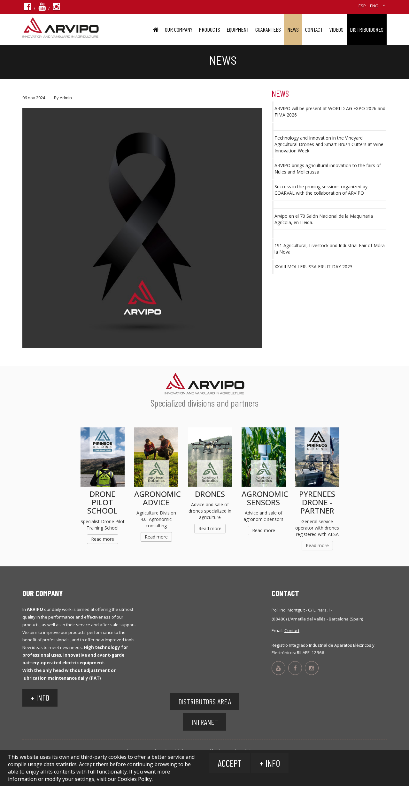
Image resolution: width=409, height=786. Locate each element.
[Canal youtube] (42, 8)
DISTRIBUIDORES (366, 29)
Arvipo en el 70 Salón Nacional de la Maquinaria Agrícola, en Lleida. (323, 219)
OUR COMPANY (178, 29)
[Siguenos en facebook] (27, 8)
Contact (314, 29)
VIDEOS (336, 29)
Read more (102, 539)
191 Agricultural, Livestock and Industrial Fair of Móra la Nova (329, 248)
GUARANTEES (268, 29)
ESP (362, 6)
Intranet (204, 721)
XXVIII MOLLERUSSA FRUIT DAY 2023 (313, 266)
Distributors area (204, 701)
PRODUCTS (209, 29)
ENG (374, 6)
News (293, 29)
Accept (230, 763)
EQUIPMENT (238, 29)
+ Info (269, 763)
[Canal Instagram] (56, 8)
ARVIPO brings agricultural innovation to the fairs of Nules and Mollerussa (327, 168)
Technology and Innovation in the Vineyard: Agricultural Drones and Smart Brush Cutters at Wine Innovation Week (328, 144)
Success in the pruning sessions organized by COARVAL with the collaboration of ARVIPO (320, 189)
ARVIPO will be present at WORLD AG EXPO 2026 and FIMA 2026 (329, 111)
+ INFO (40, 697)
